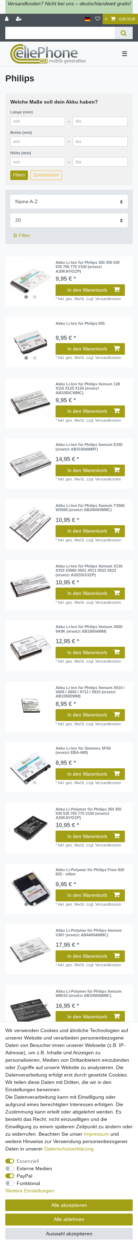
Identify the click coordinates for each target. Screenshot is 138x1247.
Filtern (19, 175)
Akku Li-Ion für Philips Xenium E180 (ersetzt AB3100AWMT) (89, 446)
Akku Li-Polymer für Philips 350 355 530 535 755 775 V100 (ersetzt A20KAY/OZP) (88, 813)
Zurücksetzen (46, 175)
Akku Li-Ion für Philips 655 (80, 323)
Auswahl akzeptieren (69, 1233)
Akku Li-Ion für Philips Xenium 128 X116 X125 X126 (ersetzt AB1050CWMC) (88, 388)
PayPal (24, 1176)
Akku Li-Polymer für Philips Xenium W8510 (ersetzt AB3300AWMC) (89, 993)
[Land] (87, 19)
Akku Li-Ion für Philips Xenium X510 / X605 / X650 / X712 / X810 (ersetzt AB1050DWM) (90, 692)
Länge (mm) (21, 112)
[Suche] (124, 33)
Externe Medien (34, 1168)
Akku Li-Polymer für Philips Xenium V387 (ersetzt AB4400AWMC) (89, 932)
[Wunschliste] (98, 19)
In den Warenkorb (87, 290)
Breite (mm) (21, 132)
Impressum (96, 1134)
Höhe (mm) (20, 153)
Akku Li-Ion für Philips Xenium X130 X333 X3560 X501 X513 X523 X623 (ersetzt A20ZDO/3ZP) (89, 570)
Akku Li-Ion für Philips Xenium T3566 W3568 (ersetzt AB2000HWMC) (90, 507)
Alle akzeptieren (69, 1205)
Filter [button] (24, 235)
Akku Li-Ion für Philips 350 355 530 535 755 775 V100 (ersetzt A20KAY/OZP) (88, 266)
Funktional (28, 1183)
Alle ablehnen (69, 1219)
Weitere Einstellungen (29, 1190)
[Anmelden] (7, 19)
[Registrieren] (19, 19)
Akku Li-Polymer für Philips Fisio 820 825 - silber (90, 872)
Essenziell (28, 1161)
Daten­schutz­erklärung (68, 1149)
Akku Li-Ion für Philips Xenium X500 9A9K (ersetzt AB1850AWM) (89, 629)
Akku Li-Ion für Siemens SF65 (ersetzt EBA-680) (83, 750)
